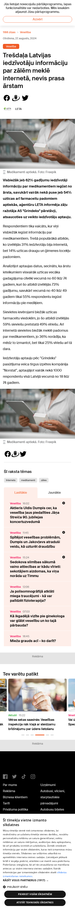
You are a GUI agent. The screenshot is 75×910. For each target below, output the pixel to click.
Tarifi (6, 803)
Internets (10, 480)
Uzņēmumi (48, 785)
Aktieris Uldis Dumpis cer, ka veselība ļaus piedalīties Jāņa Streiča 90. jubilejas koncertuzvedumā (34, 515)
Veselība (25, 32)
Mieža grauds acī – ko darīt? (33, 641)
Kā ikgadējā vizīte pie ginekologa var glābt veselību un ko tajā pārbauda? (37, 621)
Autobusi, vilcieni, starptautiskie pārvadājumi (52, 797)
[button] (37, 880)
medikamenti (28, 480)
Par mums (10, 785)
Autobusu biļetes (52, 809)
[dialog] (37, 862)
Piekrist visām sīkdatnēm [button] (35, 894)
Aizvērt (37, 19)
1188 (11, 764)
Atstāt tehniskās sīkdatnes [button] (35, 902)
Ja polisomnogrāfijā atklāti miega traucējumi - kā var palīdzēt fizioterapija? (32, 596)
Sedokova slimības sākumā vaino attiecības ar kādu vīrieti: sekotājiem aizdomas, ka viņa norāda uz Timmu (35, 569)
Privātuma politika (15, 809)
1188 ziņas (9, 32)
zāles (44, 480)
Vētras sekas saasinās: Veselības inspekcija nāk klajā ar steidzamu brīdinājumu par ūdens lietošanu (31, 724)
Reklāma (9, 791)
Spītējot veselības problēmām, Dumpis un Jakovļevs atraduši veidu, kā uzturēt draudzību (35, 542)
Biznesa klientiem (15, 797)
